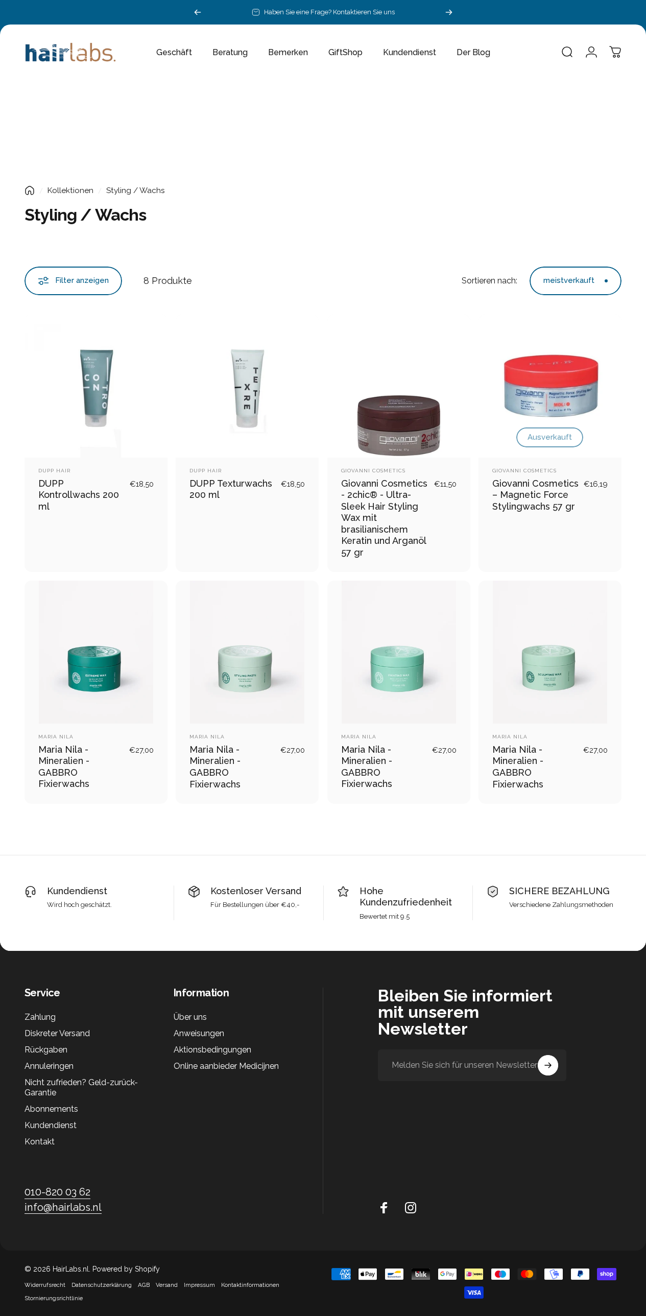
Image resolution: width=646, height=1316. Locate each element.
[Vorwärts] (449, 12)
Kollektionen (70, 190)
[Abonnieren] (548, 1065)
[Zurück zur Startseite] (30, 190)
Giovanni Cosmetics (373, 470)
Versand (167, 1284)
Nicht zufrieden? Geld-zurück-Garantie (81, 1087)
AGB (144, 1284)
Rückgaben (46, 1050)
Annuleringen (49, 1066)
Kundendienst (77, 891)
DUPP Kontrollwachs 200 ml (78, 495)
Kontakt (40, 1141)
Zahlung (40, 1017)
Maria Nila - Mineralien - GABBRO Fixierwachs (63, 766)
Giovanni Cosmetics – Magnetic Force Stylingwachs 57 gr (535, 495)
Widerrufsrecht (45, 1284)
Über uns (190, 1017)
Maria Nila (56, 736)
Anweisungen (199, 1033)
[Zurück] (197, 12)
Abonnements (51, 1109)
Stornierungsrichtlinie (54, 1298)
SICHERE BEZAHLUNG (559, 891)
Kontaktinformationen (250, 1284)
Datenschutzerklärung (101, 1284)
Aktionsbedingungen (212, 1050)
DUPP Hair (54, 470)
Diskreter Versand (57, 1033)
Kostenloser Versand (255, 891)
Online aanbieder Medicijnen (226, 1066)
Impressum (199, 1284)
